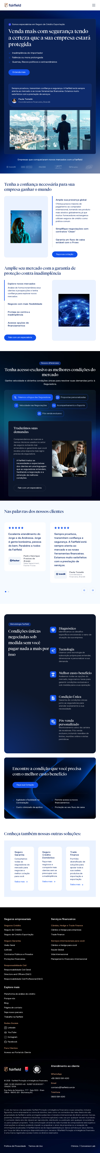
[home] (12, 5)
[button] (93, 5)
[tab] (74, 200)
